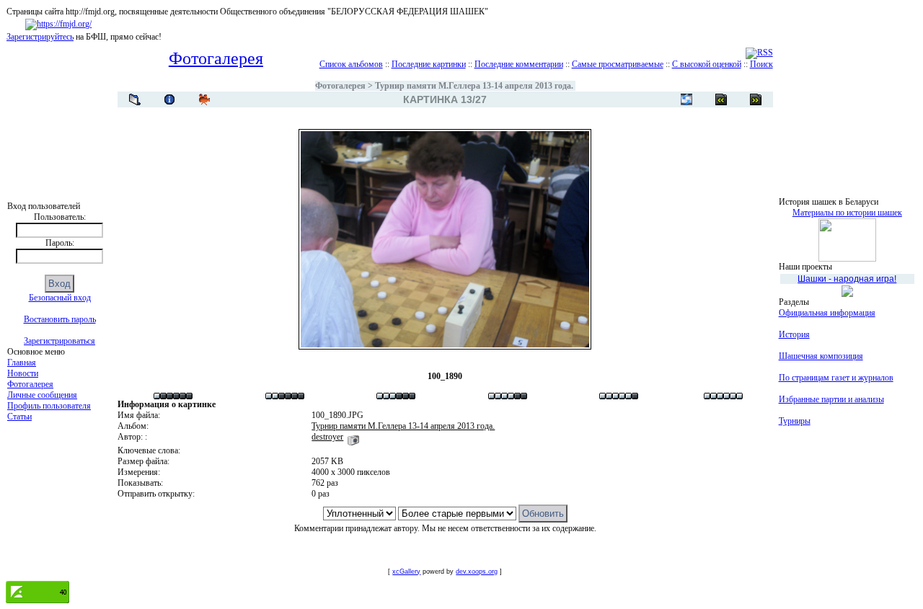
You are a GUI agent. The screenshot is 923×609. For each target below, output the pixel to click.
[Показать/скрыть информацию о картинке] (169, 99)
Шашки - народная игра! (847, 279)
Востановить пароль (60, 319)
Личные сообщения (42, 395)
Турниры (795, 421)
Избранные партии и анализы (831, 399)
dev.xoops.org (477, 571)
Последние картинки (429, 64)
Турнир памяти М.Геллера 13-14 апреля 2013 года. (474, 86)
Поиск (761, 64)
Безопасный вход (60, 298)
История (794, 334)
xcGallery (406, 571)
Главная (21, 362)
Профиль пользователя (49, 406)
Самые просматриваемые (617, 64)
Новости (22, 373)
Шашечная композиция (821, 356)
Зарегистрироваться (59, 341)
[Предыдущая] (755, 99)
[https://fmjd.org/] (58, 24)
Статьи (19, 417)
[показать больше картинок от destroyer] (353, 437)
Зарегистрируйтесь (40, 37)
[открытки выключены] (686, 99)
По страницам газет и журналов (836, 378)
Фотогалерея (30, 384)
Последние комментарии (518, 64)
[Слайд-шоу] (204, 99)
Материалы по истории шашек (847, 213)
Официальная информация (827, 313)
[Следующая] (721, 99)
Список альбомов (351, 64)
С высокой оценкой (706, 64)
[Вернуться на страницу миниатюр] (135, 99)
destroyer (327, 437)
